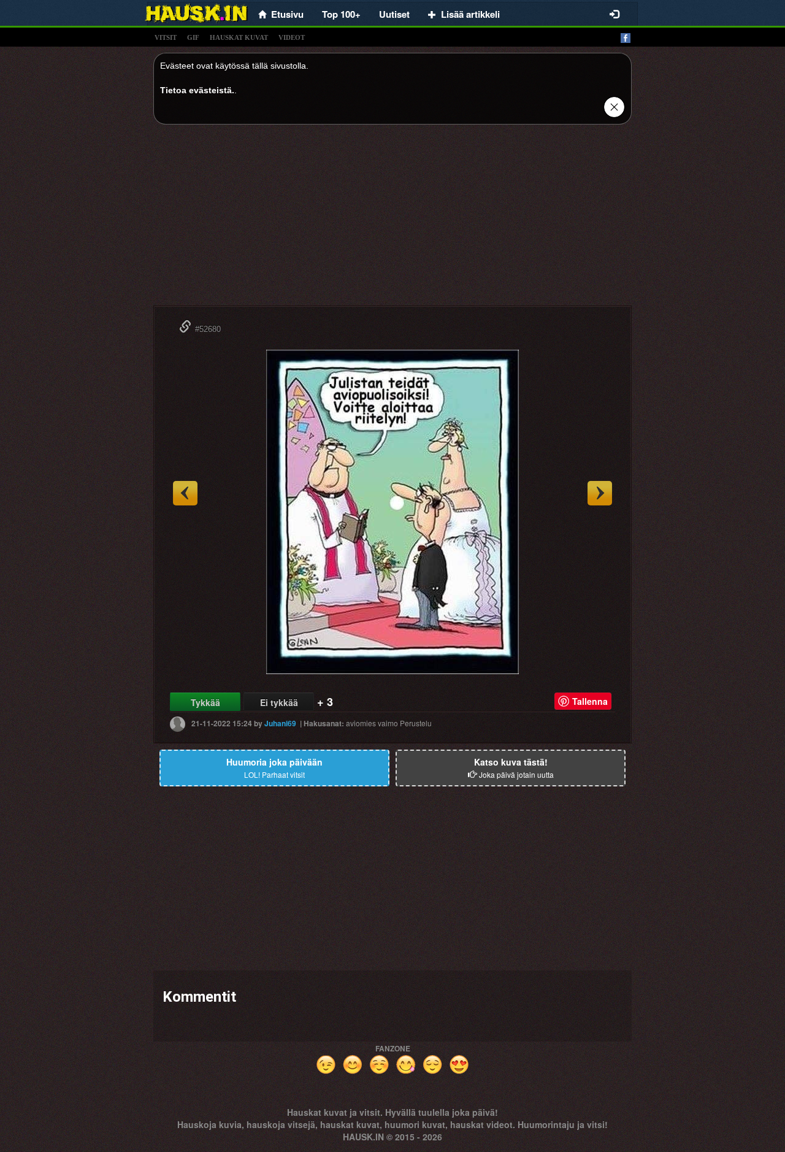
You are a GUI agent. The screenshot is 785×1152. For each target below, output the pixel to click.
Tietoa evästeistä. (197, 90)
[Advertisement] (392, 219)
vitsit (166, 37)
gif (193, 37)
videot (291, 37)
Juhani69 (280, 723)
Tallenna (590, 701)
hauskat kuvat (239, 37)
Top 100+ (341, 14)
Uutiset (394, 14)
